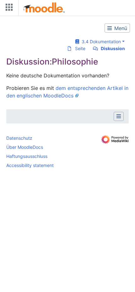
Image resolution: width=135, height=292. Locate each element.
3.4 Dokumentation (100, 41)
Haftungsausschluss (26, 156)
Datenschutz (19, 138)
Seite (80, 48)
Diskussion (113, 48)
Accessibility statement (30, 165)
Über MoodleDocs (24, 147)
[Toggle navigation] (8, 9)
